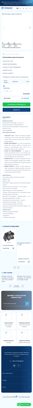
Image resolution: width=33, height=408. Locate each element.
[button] (30, 27)
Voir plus (16, 286)
